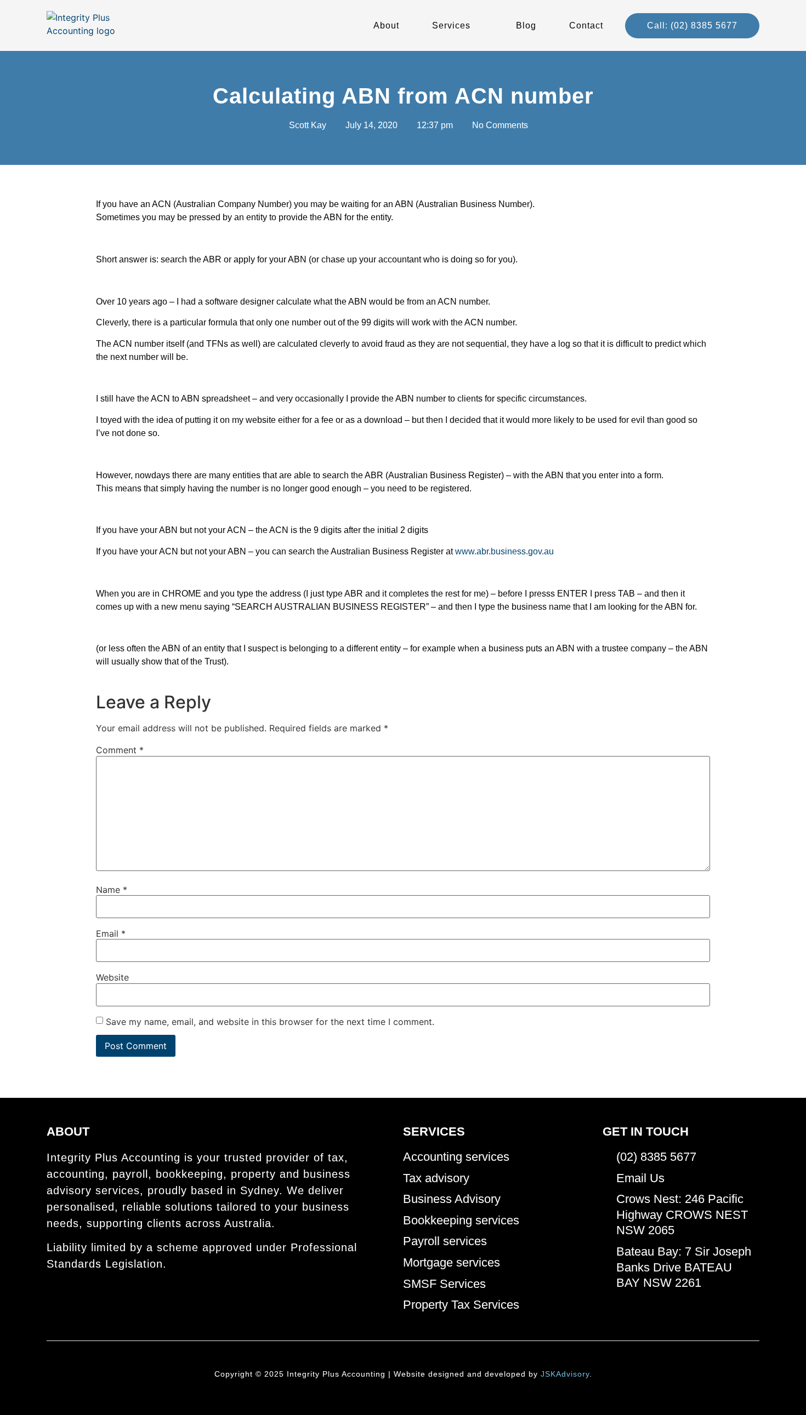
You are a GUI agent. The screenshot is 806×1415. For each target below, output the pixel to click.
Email (111, 933)
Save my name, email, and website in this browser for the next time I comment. (270, 1021)
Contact (586, 25)
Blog (526, 25)
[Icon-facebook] (51, 1296)
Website (112, 977)
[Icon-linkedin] (70, 1296)
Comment (120, 750)
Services (451, 25)
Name (111, 889)
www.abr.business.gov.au (504, 551)
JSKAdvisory (565, 1374)
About (386, 25)
